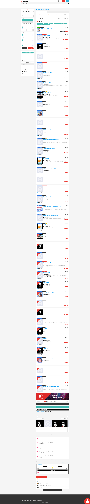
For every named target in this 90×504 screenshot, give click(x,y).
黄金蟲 (38, 23)
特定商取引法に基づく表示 (33, 500)
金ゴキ (42, 23)
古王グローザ (50, 23)
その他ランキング (24, 60)
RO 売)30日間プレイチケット (47, 158)
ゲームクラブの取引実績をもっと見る (62, 462)
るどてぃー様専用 (45, 44)
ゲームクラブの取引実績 (28, 52)
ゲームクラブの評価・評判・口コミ (26, 62)
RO (36, 460)
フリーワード (24, 14)
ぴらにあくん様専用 (46, 282)
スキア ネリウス (61, 23)
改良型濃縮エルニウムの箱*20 (47, 129)
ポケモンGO (40, 487)
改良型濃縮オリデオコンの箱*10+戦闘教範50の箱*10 (51, 139)
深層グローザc (46, 23)
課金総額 (23, 32)
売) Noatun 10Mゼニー (46, 272)
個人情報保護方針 (24, 500)
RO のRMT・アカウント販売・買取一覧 (43, 9)
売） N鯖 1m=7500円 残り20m (48, 92)
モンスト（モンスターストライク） (43, 483)
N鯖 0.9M (44, 102)
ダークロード (55, 23)
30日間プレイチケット (46, 224)
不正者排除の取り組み (40, 500)
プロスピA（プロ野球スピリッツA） (43, 481)
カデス (41, 24)
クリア (24, 48)
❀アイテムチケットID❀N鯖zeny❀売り (46, 28)
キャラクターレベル (25, 37)
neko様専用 (45, 328)
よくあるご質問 (24, 69)
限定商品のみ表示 (60, 18)
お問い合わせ (23, 75)
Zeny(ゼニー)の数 (24, 42)
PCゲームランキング (24, 58)
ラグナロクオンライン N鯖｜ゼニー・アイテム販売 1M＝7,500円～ (53, 186)
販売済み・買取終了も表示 (27, 23)
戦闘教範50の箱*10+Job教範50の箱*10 (49, 148)
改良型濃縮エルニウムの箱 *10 (47, 72)
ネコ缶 (48, 24)
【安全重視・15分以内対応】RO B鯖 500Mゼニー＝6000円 (52, 206)
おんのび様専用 (45, 348)
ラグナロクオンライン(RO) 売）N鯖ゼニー (49, 358)
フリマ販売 (27, 20)
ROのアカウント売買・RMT (41, 411)
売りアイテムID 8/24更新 (47, 82)
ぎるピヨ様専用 (40, 464)
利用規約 (28, 500)
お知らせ (23, 73)
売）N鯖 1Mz (45, 338)
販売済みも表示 (66, 18)
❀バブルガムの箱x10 (46, 319)
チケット (45, 24)
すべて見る (52, 490)
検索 (31, 48)
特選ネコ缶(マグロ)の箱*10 (47, 196)
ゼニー (65, 23)
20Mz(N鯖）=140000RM (46, 35)
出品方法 (23, 18)
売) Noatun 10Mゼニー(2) (47, 262)
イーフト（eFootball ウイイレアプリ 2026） (44, 485)
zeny (38, 24)
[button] (68, 469)
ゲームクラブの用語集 (24, 71)
